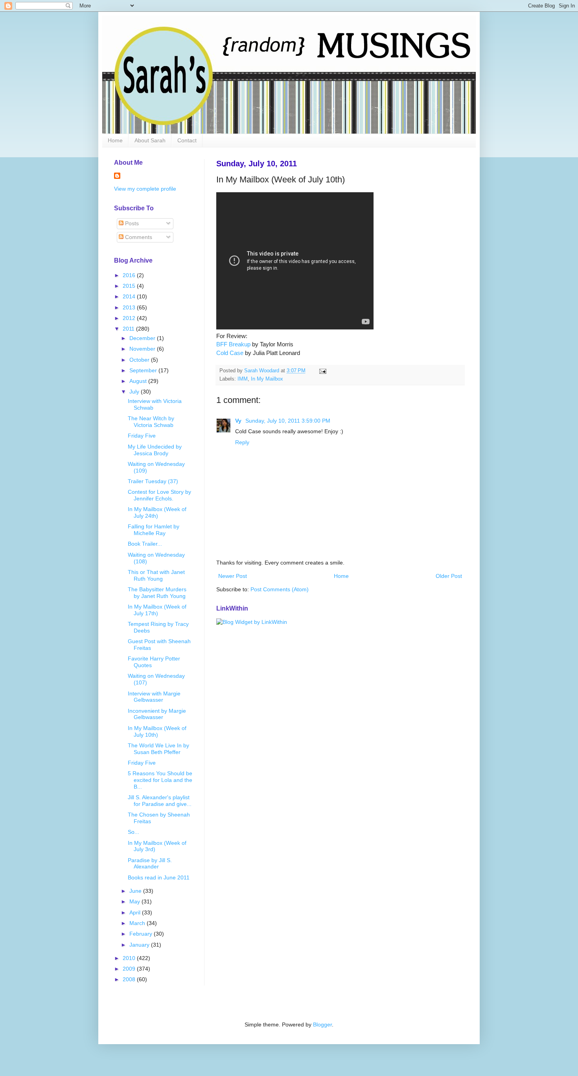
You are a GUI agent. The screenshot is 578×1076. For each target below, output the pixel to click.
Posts (131, 223)
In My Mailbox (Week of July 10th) (157, 731)
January (140, 945)
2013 (130, 307)
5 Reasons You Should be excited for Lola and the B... (160, 780)
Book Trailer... (145, 544)
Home (115, 140)
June (136, 891)
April (135, 912)
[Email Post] (322, 370)
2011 (129, 329)
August (138, 381)
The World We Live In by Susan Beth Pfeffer (158, 748)
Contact (187, 140)
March (138, 923)
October (140, 360)
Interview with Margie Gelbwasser (154, 696)
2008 (130, 979)
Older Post (449, 576)
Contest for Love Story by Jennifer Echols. (159, 495)
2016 (130, 275)
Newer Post (232, 576)
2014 (130, 296)
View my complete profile (145, 189)
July (135, 391)
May (135, 901)
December (143, 338)
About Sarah (150, 140)
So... (133, 832)
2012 (130, 318)
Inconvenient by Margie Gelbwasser (157, 714)
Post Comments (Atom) (279, 589)
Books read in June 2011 (159, 877)
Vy (239, 421)
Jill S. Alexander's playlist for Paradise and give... (159, 800)
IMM (242, 379)
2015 (130, 286)
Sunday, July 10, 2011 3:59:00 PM (287, 421)
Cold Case (229, 352)
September (143, 370)
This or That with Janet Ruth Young (156, 575)
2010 (130, 958)
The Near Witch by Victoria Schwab (151, 421)
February (141, 934)
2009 (130, 969)
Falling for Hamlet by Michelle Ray (153, 529)
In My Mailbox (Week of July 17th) (157, 609)
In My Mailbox (267, 379)
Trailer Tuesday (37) (153, 481)
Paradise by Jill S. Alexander (150, 863)
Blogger (322, 1024)
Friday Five (142, 435)
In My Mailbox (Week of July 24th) (157, 512)
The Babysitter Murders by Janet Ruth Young (157, 592)
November (143, 349)
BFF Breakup (233, 344)
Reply (242, 442)
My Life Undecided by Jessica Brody (155, 449)
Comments (137, 237)
